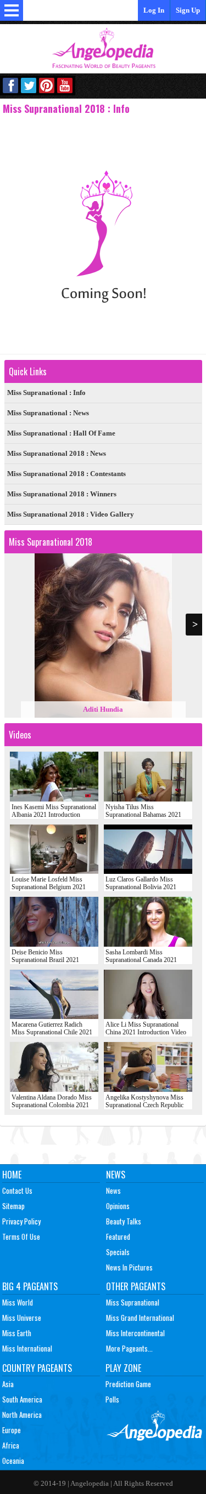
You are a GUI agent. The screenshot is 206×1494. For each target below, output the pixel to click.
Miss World (17, 1302)
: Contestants (66, 474)
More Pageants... (129, 1348)
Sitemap (13, 1205)
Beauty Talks (123, 1221)
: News (48, 413)
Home (11, 1174)
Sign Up (188, 10)
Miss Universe (21, 1317)
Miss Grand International (140, 1317)
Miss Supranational (132, 1302)
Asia (8, 1383)
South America (22, 1399)
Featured (118, 1236)
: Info (46, 392)
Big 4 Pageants (30, 1286)
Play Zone (123, 1368)
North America (22, 1414)
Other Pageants (135, 1286)
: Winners (61, 494)
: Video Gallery (70, 514)
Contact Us (17, 1190)
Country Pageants (37, 1368)
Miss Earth (16, 1332)
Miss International (27, 1348)
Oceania (13, 1460)
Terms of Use (21, 1236)
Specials (118, 1251)
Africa (10, 1445)
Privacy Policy (21, 1221)
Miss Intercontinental (135, 1332)
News (115, 1174)
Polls (112, 1399)
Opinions (118, 1205)
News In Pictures (129, 1267)
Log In (153, 10)
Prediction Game (128, 1383)
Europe (11, 1429)
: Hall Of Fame (61, 433)
